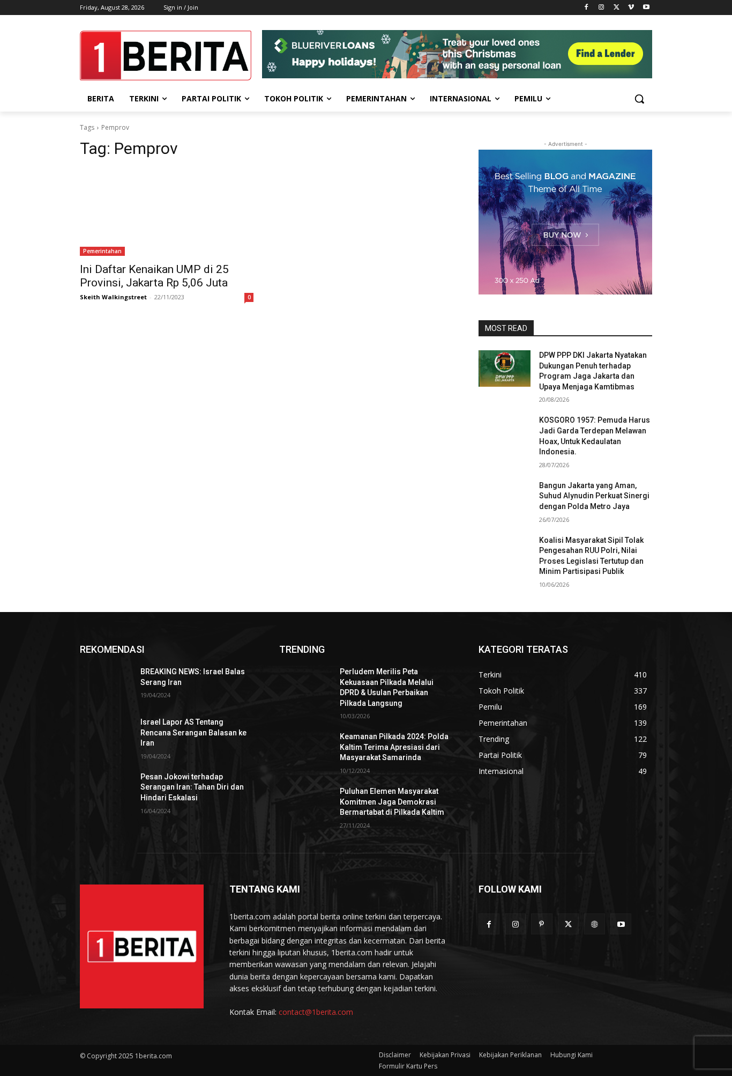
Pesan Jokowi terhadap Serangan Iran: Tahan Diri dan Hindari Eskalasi (192, 787)
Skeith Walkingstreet (113, 297)
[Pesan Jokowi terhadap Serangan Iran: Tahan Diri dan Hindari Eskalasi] (106, 790)
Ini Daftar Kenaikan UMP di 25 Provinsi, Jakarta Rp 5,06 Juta (154, 276)
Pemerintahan (102, 251)
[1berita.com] (142, 946)
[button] (639, 99)
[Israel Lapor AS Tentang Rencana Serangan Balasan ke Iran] (106, 735)
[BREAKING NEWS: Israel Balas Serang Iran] (106, 685)
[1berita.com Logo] (165, 55)
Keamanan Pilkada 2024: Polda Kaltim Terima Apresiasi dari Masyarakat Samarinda (394, 747)
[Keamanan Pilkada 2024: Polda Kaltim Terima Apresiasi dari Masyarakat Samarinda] (305, 750)
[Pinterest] (541, 923)
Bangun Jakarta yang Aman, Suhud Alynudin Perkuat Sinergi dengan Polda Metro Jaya (594, 496)
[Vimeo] (631, 8)
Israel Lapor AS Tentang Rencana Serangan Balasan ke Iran (193, 732)
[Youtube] (646, 8)
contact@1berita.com (316, 1012)
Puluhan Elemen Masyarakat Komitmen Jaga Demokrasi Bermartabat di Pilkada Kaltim (392, 801)
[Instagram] (601, 8)
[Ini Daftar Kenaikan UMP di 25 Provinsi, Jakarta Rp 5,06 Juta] (166, 212)
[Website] (594, 923)
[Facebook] (586, 8)
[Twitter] (616, 8)
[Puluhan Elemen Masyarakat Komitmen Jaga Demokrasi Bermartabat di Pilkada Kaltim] (305, 804)
